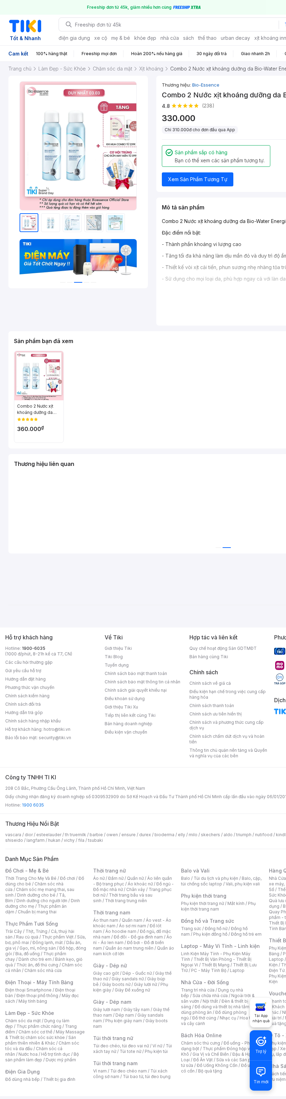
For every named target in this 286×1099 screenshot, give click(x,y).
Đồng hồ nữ (216, 928)
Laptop (237, 970)
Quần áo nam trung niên (129, 948)
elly (181, 834)
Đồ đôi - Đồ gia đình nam (138, 937)
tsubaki (95, 840)
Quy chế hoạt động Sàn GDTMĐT (223, 648)
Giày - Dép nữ (110, 965)
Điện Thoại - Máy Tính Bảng (39, 982)
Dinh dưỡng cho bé (36, 895)
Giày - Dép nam (112, 1002)
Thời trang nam (111, 912)
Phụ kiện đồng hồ (210, 934)
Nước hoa (28, 1054)
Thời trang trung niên (126, 900)
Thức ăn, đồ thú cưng (37, 964)
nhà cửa (169, 38)
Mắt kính (235, 903)
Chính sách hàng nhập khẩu (33, 720)
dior (29, 834)
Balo (185, 878)
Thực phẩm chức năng (38, 1026)
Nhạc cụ (228, 1017)
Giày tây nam (136, 1009)
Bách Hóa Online (201, 1035)
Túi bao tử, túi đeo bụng (147, 1076)
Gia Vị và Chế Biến (211, 1054)
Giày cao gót (106, 973)
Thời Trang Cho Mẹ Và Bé (31, 878)
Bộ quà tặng (210, 1071)
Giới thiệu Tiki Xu (121, 707)
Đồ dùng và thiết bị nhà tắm (222, 1006)
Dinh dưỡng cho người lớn (41, 900)
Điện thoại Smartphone (28, 990)
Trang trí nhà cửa (197, 990)
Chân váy (135, 889)
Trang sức (191, 928)
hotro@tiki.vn (57, 729)
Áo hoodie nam (120, 931)
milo (193, 834)
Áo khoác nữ (140, 883)
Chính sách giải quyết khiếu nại (136, 690)
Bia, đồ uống (27, 953)
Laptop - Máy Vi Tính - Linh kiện (220, 946)
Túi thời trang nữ (113, 1038)
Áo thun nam (105, 920)
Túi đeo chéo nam (128, 1071)
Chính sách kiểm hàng (27, 695)
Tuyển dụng (117, 665)
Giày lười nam (106, 1009)
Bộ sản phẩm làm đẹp (42, 1057)
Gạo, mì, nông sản (38, 948)
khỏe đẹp (145, 38)
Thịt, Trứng (36, 931)
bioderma (164, 834)
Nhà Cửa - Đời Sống (205, 982)
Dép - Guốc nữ (137, 973)
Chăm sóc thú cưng (200, 1043)
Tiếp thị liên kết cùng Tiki (130, 715)
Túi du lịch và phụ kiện (216, 878)
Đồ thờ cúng (204, 1017)
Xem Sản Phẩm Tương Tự (197, 179)
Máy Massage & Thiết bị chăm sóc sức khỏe (45, 1034)
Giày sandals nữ (128, 978)
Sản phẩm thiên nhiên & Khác (40, 1040)
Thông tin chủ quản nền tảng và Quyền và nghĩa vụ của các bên (228, 753)
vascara (13, 834)
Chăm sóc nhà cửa (43, 970)
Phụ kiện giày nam (123, 1020)
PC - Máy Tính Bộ (208, 970)
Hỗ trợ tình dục (55, 1054)
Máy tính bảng (32, 1001)
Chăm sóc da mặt (23, 1020)
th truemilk (75, 834)
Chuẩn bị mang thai (37, 911)
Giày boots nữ (116, 984)
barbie (96, 834)
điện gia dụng (74, 38)
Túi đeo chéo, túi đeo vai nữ (121, 1045)
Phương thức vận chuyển (29, 687)
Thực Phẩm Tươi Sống (31, 924)
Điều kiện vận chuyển (126, 732)
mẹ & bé (120, 38)
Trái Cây (13, 931)
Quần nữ (135, 878)
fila (81, 840)
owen (112, 834)
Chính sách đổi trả (23, 704)
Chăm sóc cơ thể (35, 1031)
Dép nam (124, 1015)
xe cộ (100, 38)
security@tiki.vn (55, 737)
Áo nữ (99, 878)
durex (145, 834)
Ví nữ (157, 1045)
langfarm (36, 840)
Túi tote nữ (130, 1051)
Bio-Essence (205, 85)
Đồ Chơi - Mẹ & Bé (27, 871)
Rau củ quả (27, 937)
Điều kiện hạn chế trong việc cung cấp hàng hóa (227, 694)
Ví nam (100, 1071)
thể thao (207, 38)
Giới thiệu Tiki (118, 648)
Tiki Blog (114, 656)
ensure (128, 834)
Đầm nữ (115, 878)
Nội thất (210, 1001)
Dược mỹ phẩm (61, 1059)
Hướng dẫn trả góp (24, 712)
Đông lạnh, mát (47, 942)
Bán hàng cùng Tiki (208, 656)
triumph (243, 834)
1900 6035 (33, 805)
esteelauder (48, 834)
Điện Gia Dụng (22, 1072)
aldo (228, 834)
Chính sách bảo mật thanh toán (136, 673)
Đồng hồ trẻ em (246, 934)
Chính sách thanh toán (211, 705)
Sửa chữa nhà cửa (210, 995)
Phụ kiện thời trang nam (218, 906)
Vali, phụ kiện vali (243, 883)
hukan (54, 840)
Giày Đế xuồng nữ (132, 990)
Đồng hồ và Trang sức (207, 921)
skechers (210, 834)
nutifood (263, 834)
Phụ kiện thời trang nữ (202, 903)
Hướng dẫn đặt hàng (25, 679)
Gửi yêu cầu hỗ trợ (23, 670)
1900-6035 (33, 648)
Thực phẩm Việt (58, 937)
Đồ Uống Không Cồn (217, 1065)
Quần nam (132, 920)
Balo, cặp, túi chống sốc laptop (221, 881)
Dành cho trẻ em (35, 959)
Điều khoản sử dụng (125, 698)
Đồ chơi (67, 878)
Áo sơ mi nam (132, 925)
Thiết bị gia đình (59, 1079)
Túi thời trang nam (115, 1063)
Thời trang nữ (109, 871)
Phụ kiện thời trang (203, 896)
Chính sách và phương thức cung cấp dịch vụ (226, 725)
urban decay (235, 38)
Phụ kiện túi (156, 1051)
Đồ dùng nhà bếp (22, 1079)
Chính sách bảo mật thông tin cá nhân (142, 681)
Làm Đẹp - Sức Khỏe (29, 1013)
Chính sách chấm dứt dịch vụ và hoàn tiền (226, 739)
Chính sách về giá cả (210, 683)
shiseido (14, 840)
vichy (69, 840)
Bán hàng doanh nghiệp (128, 723)
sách (188, 38)
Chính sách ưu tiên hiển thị (215, 713)
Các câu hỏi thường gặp (29, 662)
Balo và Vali (195, 871)
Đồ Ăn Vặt (203, 1059)
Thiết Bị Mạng (215, 964)
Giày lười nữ (145, 984)
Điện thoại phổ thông (37, 995)
